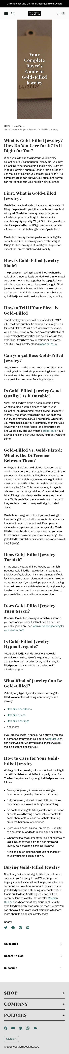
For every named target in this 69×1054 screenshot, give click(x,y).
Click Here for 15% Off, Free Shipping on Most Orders (34, 3)
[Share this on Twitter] (6, 927)
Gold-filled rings (16, 715)
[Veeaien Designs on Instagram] (29, 1028)
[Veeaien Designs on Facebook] (7, 1028)
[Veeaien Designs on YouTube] (15, 1028)
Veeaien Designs (23, 1046)
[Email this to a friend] (27, 927)
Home (7, 126)
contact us (53, 738)
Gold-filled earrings (18, 721)
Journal (18, 126)
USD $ (10, 1038)
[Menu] (6, 13)
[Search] (12, 13)
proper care (49, 430)
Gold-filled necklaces (19, 709)
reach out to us (48, 344)
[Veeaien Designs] (34, 13)
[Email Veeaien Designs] (37, 1028)
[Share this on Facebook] (13, 927)
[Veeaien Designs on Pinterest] (22, 1028)
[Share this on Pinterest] (20, 927)
